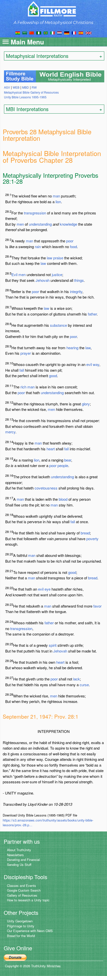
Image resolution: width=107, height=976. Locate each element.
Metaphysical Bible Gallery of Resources (31, 92)
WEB (16, 87)
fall (21, 370)
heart (51, 448)
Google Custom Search (24, 890)
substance (58, 325)
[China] (31, 32)
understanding (40, 224)
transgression (35, 212)
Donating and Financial (23, 859)
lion (58, 201)
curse (84, 684)
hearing (72, 347)
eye (48, 589)
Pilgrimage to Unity (20, 926)
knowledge (68, 224)
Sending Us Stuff (19, 864)
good (53, 375)
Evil (14, 274)
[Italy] (52, 32)
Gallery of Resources (22, 895)
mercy (10, 431)
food (73, 246)
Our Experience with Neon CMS (30, 930)
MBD (25, 87)
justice (57, 274)
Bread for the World (21, 935)
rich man (27, 386)
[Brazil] (46, 32)
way (96, 364)
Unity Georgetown (20, 921)
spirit (52, 645)
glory (86, 403)
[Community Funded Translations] (89, 32)
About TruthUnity (19, 849)
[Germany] (66, 32)
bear (67, 460)
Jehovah (43, 280)
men (20, 224)
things (79, 280)
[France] (74, 32)
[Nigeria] (38, 32)
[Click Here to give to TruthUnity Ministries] (15, 957)
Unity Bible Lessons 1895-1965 (25, 97)
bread (85, 532)
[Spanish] (81, 32)
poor (69, 240)
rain (38, 246)
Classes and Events (21, 885)
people (62, 465)
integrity (76, 291)
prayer (25, 353)
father (92, 314)
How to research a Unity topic (28, 900)
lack (76, 678)
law (49, 257)
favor (97, 606)
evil (89, 364)
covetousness (46, 487)
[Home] (54, 8)
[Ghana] (17, 32)
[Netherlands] (59, 32)
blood (63, 499)
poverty (92, 538)
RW (34, 87)
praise (58, 257)
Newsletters (15, 854)
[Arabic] (24, 32)
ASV (7, 87)
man (56, 195)
